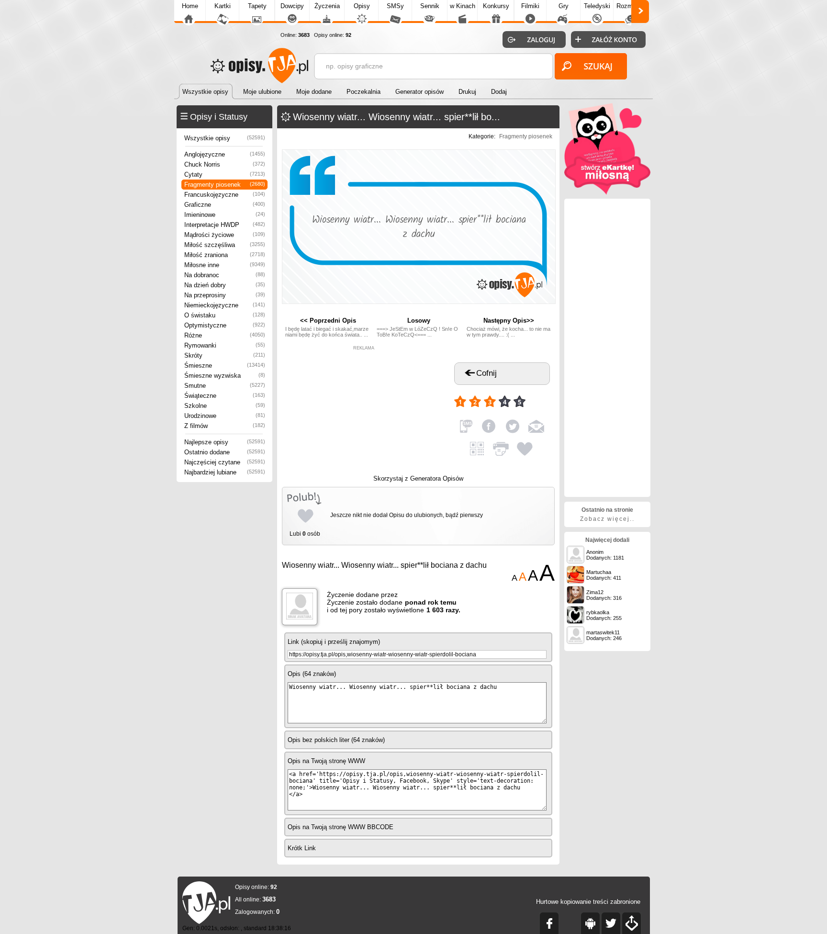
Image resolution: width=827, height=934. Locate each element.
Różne (224, 335)
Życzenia (327, 6)
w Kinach (462, 6)
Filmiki (530, 6)
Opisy (362, 6)
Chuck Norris (224, 164)
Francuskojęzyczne (224, 194)
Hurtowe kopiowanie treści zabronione (588, 901)
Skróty (224, 355)
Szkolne (224, 405)
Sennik (429, 6)
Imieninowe (224, 214)
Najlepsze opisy (224, 442)
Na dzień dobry (224, 285)
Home (190, 6)
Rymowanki (224, 345)
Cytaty (224, 174)
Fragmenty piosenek (224, 184)
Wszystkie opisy (224, 138)
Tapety (257, 6)
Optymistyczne (224, 325)
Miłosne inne (224, 265)
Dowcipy (292, 6)
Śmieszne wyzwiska (224, 375)
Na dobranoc (224, 275)
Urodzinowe (224, 415)
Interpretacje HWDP (224, 224)
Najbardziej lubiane (224, 472)
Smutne (224, 385)
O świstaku (224, 315)
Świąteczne (224, 395)
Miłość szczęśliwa (224, 244)
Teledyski (597, 6)
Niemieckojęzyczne (224, 305)
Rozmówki (630, 6)
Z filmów (224, 425)
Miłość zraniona (224, 255)
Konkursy (496, 6)
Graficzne (224, 204)
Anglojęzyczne (224, 154)
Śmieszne (224, 365)
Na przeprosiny (224, 295)
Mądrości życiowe (224, 234)
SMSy (395, 6)
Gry (564, 6)
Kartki (222, 6)
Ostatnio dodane (224, 452)
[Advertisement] (364, 410)
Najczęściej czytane (224, 462)
